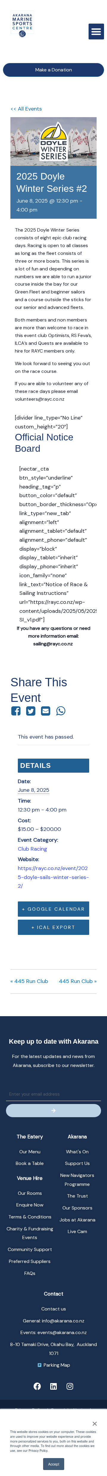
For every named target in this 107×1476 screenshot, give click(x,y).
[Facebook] (16, 710)
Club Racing (32, 848)
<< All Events (26, 108)
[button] (96, 31)
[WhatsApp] (60, 710)
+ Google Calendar (53, 909)
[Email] (45, 710)
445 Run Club (29, 981)
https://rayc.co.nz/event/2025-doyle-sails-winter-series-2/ (53, 877)
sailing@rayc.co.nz (53, 644)
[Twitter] (30, 710)
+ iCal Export (53, 927)
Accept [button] (53, 1463)
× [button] (94, 1421)
